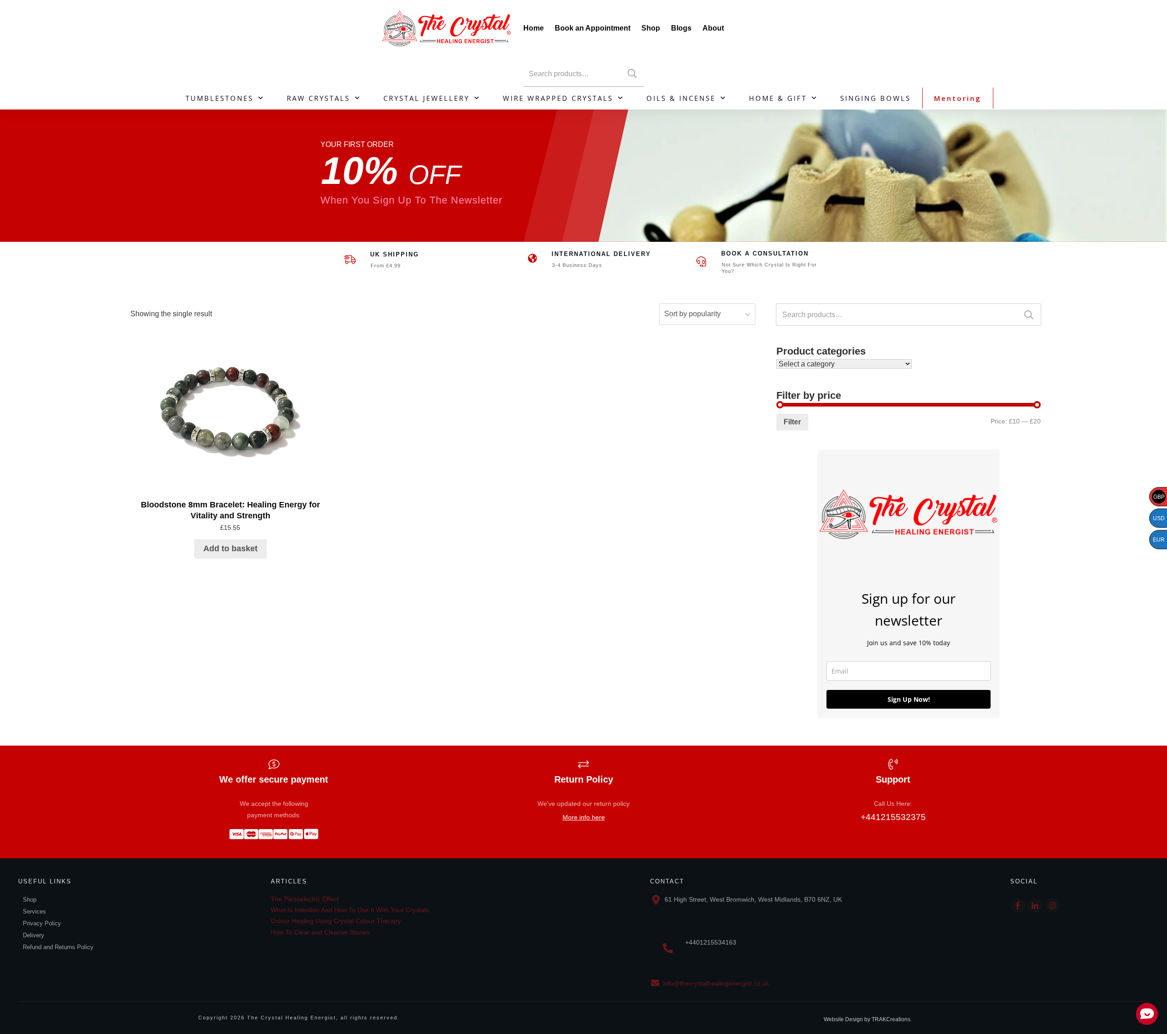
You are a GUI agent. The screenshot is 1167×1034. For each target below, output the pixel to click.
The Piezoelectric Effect (305, 899)
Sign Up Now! (909, 699)
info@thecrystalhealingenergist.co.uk (716, 983)
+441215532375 (893, 817)
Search (632, 73)
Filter (792, 422)
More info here (584, 817)
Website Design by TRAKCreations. (868, 1019)
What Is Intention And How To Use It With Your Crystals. (351, 910)
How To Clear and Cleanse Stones (320, 932)
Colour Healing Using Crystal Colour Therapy (336, 920)
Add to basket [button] (230, 548)
